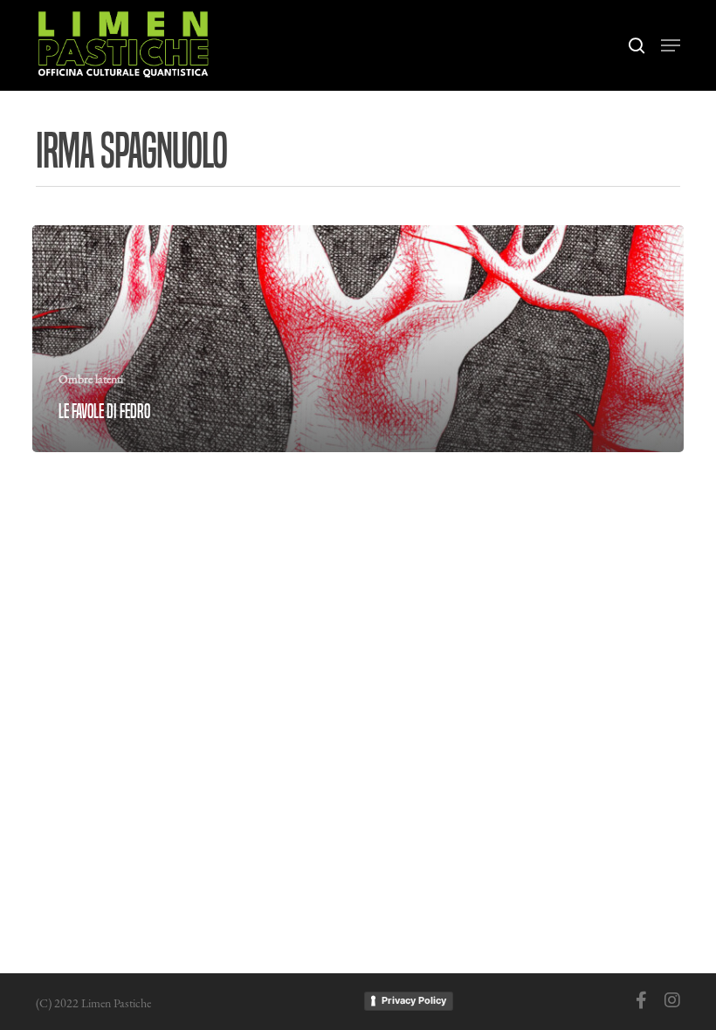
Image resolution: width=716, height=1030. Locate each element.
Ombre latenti (91, 379)
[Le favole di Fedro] (358, 338)
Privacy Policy (414, 1000)
